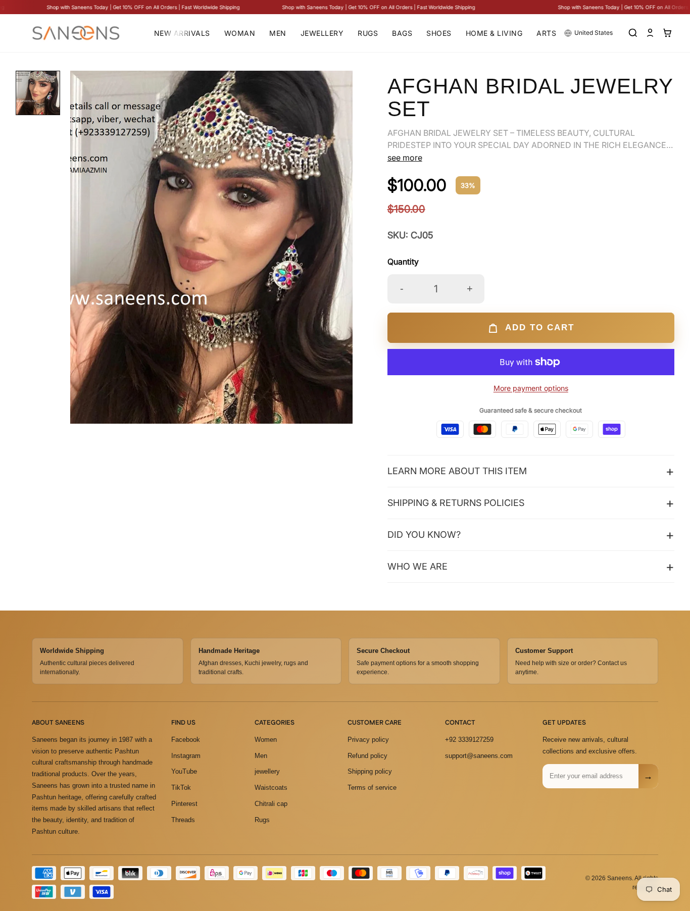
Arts (546, 33)
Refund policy (367, 755)
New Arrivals (182, 33)
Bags (402, 33)
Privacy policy (368, 739)
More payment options (531, 388)
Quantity (403, 262)
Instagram (186, 755)
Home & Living (494, 33)
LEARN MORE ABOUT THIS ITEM (457, 471)
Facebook (185, 739)
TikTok (181, 787)
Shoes (439, 33)
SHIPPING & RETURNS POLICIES (455, 502)
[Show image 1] (38, 93)
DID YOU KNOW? (424, 534)
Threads (183, 819)
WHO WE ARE (417, 566)
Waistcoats (271, 787)
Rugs (368, 33)
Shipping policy (370, 771)
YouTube (184, 771)
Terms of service (372, 787)
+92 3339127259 (469, 739)
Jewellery (322, 33)
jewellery (267, 771)
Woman (240, 33)
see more (404, 158)
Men (277, 33)
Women (266, 739)
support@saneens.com (479, 755)
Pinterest (184, 803)
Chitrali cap (271, 803)
